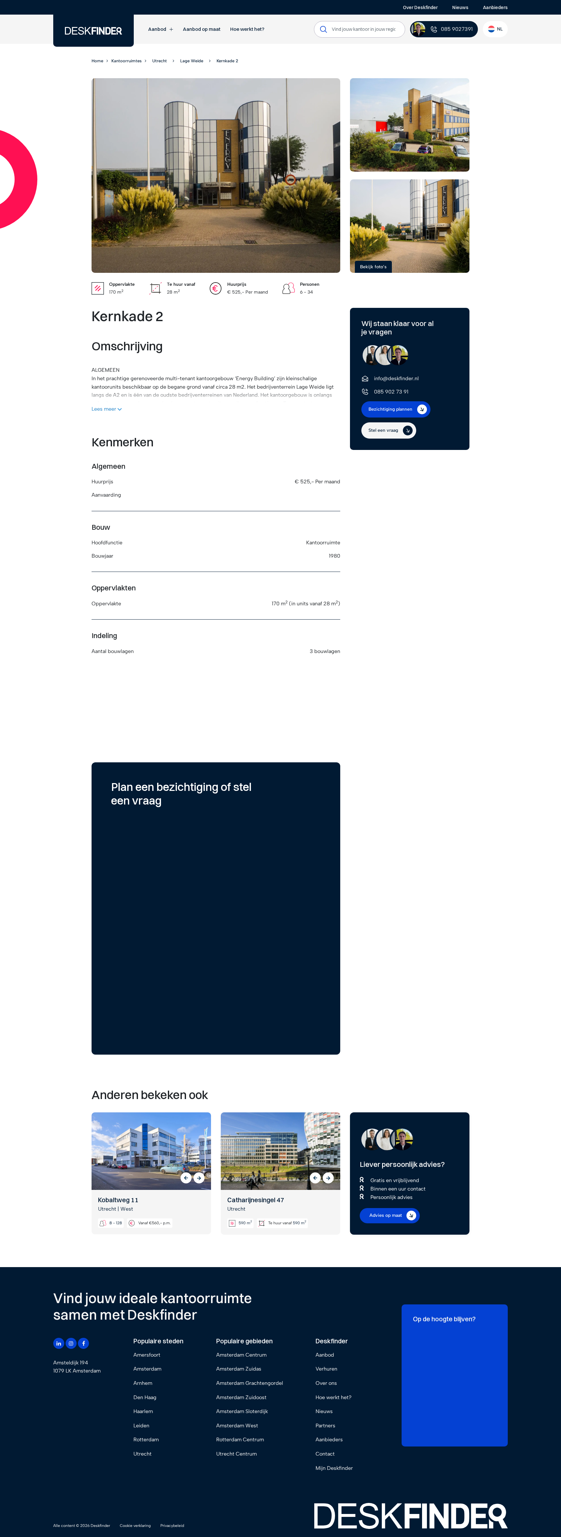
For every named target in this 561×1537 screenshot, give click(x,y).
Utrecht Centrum (236, 1454)
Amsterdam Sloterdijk (242, 1411)
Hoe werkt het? (247, 29)
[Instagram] (71, 1343)
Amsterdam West (237, 1425)
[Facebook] (83, 1343)
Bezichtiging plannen (390, 409)
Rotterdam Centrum (240, 1439)
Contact (325, 1454)
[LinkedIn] (58, 1343)
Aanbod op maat (201, 29)
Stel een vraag (383, 430)
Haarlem (143, 1411)
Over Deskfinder (420, 7)
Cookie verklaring (135, 1525)
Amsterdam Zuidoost (241, 1397)
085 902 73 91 (391, 392)
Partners (325, 1425)
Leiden (141, 1425)
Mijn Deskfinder (334, 1468)
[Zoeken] (323, 29)
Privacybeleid (172, 1525)
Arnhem (142, 1383)
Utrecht (142, 1454)
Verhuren (326, 1369)
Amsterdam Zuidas (238, 1369)
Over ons (326, 1383)
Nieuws (460, 7)
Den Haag (144, 1397)
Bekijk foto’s (373, 267)
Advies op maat (385, 1215)
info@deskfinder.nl (396, 378)
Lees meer (105, 409)
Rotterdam (146, 1439)
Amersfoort (146, 1355)
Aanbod (157, 29)
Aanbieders (495, 7)
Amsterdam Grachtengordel (249, 1383)
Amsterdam (147, 1369)
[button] (186, 1177)
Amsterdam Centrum (241, 1355)
